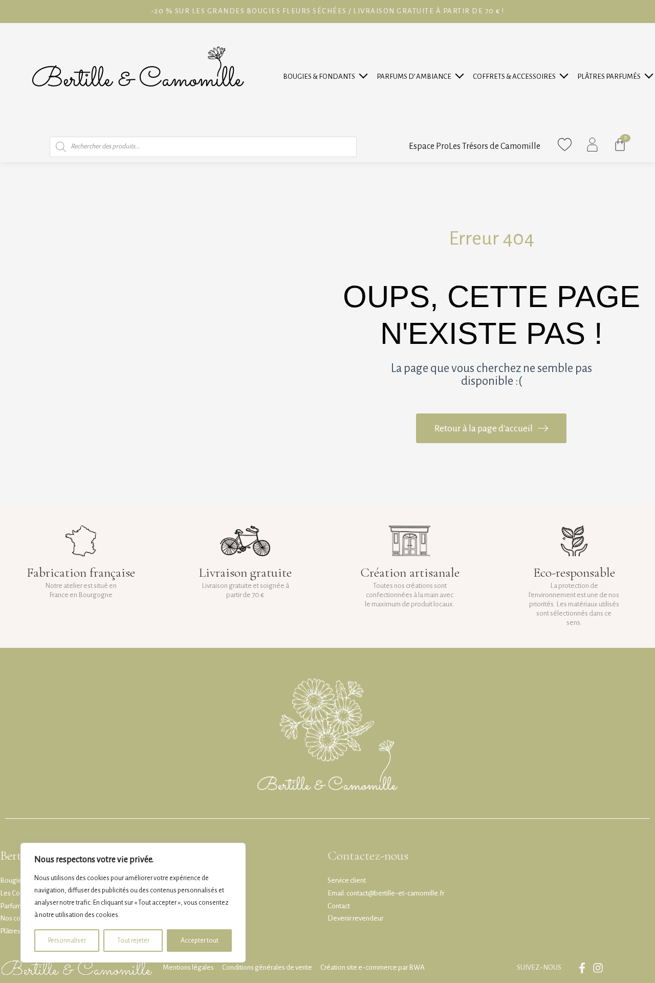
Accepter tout (200, 940)
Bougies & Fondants (319, 76)
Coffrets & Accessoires (514, 76)
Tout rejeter (133, 940)
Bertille (19, 855)
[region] (133, 903)
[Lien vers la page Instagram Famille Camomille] (600, 968)
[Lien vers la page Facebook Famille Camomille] (585, 968)
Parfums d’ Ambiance (414, 76)
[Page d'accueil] (137, 77)
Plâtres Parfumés (609, 76)
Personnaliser (67, 940)
